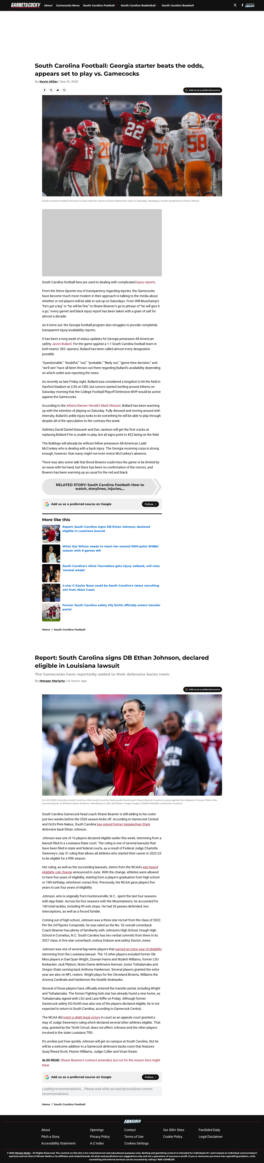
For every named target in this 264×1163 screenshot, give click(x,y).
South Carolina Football (69, 629)
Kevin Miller (49, 81)
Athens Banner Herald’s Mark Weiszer (93, 405)
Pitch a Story (50, 1136)
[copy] (64, 90)
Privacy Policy (100, 1136)
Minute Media (22, 1153)
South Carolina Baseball (178, 5)
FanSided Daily (209, 1130)
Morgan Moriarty (52, 681)
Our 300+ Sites (173, 1130)
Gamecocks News (67, 5)
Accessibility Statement (58, 1143)
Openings (97, 1130)
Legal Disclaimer (211, 1136)
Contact (130, 1130)
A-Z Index (97, 1143)
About (48, 5)
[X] (235, 5)
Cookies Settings (136, 1143)
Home (46, 629)
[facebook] (242, 5)
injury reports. (146, 282)
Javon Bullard (61, 344)
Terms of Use (134, 1136)
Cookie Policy (172, 1136)
